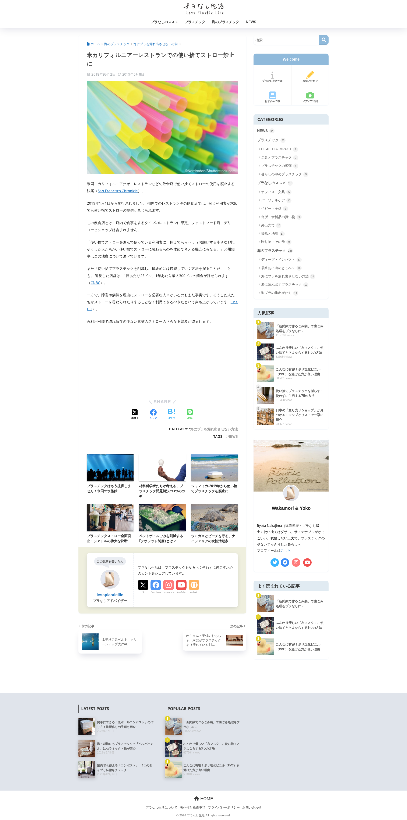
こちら (286, 550)
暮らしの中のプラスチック (284, 174)
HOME (206, 798)
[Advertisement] (162, 360)
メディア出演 (310, 101)
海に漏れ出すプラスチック (284, 284)
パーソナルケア (275, 200)
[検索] (324, 40)
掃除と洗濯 (272, 233)
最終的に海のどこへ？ (281, 268)
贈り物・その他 (275, 242)
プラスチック (195, 22)
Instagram (168, 592)
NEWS (251, 22)
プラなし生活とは (272, 80)
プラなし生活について (161, 807)
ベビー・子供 (273, 208)
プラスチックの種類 (279, 166)
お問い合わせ (310, 80)
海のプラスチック (225, 22)
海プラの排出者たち (279, 293)
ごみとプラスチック (279, 157)
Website (194, 592)
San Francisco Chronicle (118, 190)
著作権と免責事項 (192, 807)
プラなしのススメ (164, 22)
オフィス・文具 (275, 192)
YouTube (181, 592)
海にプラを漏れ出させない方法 (214, 429)
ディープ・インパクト (281, 259)
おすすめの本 (272, 101)
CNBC (95, 282)
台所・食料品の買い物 (281, 217)
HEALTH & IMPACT (278, 149)
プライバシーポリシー (224, 807)
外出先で (270, 225)
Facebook (156, 592)
